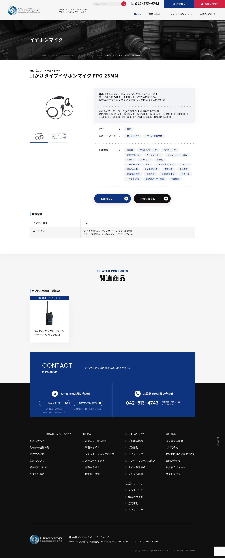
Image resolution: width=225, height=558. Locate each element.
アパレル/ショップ (148, 150)
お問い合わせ (147, 198)
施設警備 (175, 178)
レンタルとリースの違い (141, 460)
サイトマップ (173, 474)
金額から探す (92, 467)
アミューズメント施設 (177, 154)
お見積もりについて (88, 402)
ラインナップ (135, 454)
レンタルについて (180, 13)
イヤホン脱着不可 (154, 136)
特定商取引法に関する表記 (180, 454)
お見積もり (107, 198)
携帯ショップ (170, 150)
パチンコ (184, 164)
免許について (37, 460)
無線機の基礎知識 (39, 447)
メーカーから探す (95, 460)
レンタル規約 (135, 474)
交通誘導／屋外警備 (155, 178)
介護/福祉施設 (133, 173)
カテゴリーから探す (96, 440)
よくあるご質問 (174, 440)
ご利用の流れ (135, 440)
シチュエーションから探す (99, 454)
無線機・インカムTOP (58, 434)
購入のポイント (136, 497)
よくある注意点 (136, 467)
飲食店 (130, 150)
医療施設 (168, 169)
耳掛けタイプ (133, 136)
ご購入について (208, 13)
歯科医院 (184, 169)
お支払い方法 (37, 474)
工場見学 (151, 173)
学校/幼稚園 (132, 169)
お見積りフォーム (175, 467)
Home (137, 13)
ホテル (130, 159)
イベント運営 (133, 178)
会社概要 (171, 434)
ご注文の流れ (37, 454)
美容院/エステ (133, 154)
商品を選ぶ (154, 13)
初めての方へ (37, 440)
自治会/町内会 (151, 169)
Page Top (218, 441)
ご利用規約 (172, 447)
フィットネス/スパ (165, 164)
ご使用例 (133, 447)
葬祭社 (160, 159)
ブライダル (145, 159)
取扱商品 (87, 434)
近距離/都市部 (168, 173)
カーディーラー (153, 154)
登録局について (38, 467)
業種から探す (92, 447)
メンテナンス (135, 490)
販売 (129, 129)
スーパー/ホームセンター (138, 164)
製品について (54, 402)
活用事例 (133, 503)
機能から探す (92, 474)
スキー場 (185, 173)
